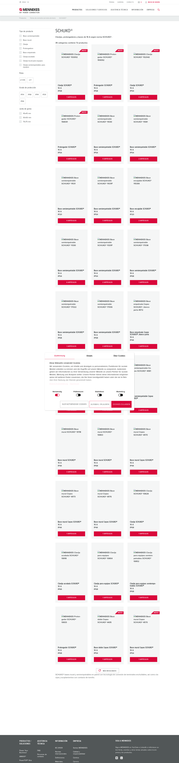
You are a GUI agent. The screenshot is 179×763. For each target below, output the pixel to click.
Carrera (120, 2)
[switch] (78, 395)
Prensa (111, 2)
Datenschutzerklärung (58, 384)
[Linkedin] (121, 757)
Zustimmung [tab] (59, 356)
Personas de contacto (42, 755)
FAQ (38, 750)
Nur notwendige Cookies (74, 404)
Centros (76, 758)
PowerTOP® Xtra (25, 760)
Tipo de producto (26, 31)
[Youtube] (116, 757)
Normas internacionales (61, 753)
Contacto (130, 2)
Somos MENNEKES (80, 748)
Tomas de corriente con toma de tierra (43, 18)
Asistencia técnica (119, 10)
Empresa (151, 10)
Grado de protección (27, 88)
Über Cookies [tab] (119, 356)
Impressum (74, 384)
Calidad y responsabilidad (79, 753)
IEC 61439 (59, 748)
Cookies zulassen (121, 404)
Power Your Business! (23, 752)
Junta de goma (25, 109)
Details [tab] (90, 356)
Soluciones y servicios (96, 10)
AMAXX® (22, 756)
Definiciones (60, 758)
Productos (77, 10)
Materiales (59, 762)
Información (137, 10)
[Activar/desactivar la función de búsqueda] (159, 10)
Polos (21, 73)
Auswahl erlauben (100, 404)
